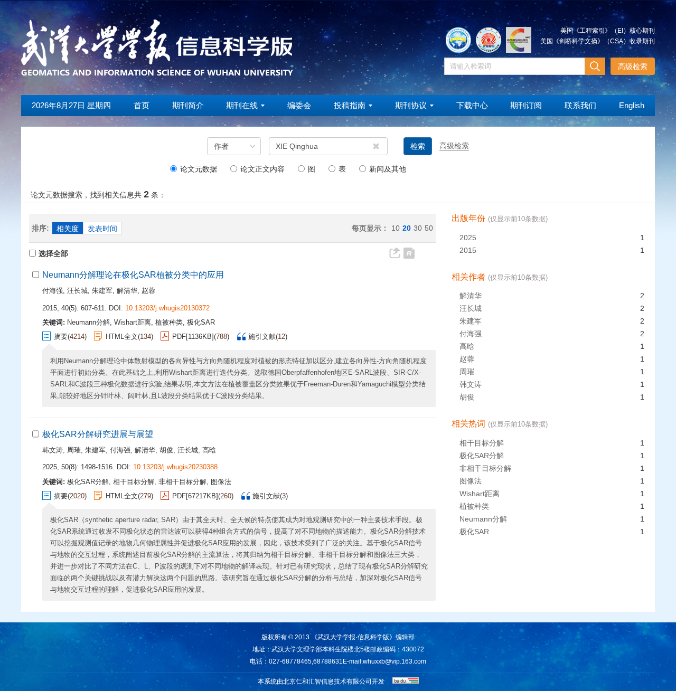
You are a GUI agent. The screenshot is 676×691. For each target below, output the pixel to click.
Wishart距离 (479, 493)
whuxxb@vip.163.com (394, 661)
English (631, 105)
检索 (417, 146)
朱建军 (102, 291)
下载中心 (472, 105)
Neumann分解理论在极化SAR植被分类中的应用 (133, 274)
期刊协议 (411, 105)
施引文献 (262, 336)
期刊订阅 (526, 105)
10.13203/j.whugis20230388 (175, 467)
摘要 (61, 336)
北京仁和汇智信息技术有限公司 (327, 681)
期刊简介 (188, 105)
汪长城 (77, 291)
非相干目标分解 (485, 468)
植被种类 (474, 506)
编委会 (299, 105)
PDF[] (193, 336)
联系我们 (580, 105)
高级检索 (632, 66)
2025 (467, 237)
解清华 (127, 291)
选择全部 (53, 253)
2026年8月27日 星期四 (71, 105)
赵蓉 (148, 291)
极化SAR (474, 531)
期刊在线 (242, 105)
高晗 (209, 450)
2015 (467, 250)
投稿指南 (349, 105)
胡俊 (166, 450)
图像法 (470, 481)
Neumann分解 (483, 519)
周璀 (74, 450)
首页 (141, 105)
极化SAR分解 (481, 455)
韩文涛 (52, 450)
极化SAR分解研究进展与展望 (97, 434)
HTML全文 (122, 336)
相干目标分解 (481, 443)
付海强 (52, 291)
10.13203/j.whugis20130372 (167, 308)
